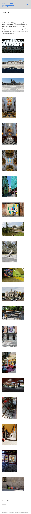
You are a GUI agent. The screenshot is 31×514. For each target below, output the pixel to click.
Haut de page (5, 500)
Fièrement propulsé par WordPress (21, 512)
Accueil (4, 503)
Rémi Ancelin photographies (8, 4)
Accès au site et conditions (7, 512)
